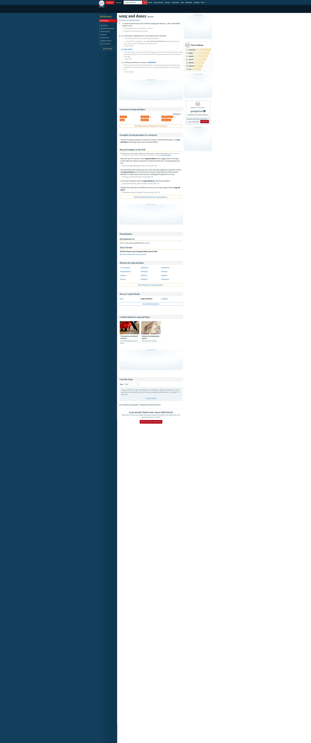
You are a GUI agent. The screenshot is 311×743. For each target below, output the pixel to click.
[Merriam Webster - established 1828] (101, 2)
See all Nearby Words (150, 304)
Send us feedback (166, 155)
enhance (144, 275)
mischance (165, 279)
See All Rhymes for (150, 285)
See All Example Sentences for (150, 197)
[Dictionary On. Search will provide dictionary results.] (114, 2)
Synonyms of (129, 20)
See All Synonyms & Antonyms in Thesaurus (150, 126)
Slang (182, 2)
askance (123, 275)
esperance (144, 267)
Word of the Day (158, 2)
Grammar (167, 2)
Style (121, 384)
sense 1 (147, 243)
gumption (197, 111)
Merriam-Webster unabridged (151, 421)
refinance (144, 271)
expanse (164, 275)
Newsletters (188, 2)
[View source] (156, 166)
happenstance (125, 271)
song (121, 299)
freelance (144, 279)
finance (123, 279)
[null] (204, 111)
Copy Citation (152, 398)
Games (150, 2)
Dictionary (106, 16)
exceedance (165, 267)
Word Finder (175, 2)
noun (150, 16)
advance (164, 271)
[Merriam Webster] (198, 104)
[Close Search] (140, 2)
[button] (203, 2)
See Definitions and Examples (197, 115)
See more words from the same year (133, 254)
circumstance (125, 267)
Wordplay (196, 2)
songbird (164, 299)
